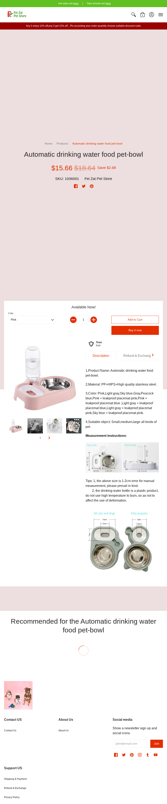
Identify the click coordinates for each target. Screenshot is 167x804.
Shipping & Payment (15, 779)
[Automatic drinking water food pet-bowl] (44, 377)
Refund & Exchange (15, 788)
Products (62, 143)
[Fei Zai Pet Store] (17, 14)
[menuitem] (133, 14)
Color (10, 313)
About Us (63, 730)
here (76, 3)
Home (48, 143)
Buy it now (135, 330)
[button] (133, 14)
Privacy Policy (12, 797)
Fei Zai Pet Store (98, 179)
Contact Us (10, 730)
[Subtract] (73, 320)
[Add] (93, 320)
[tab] (101, 356)
